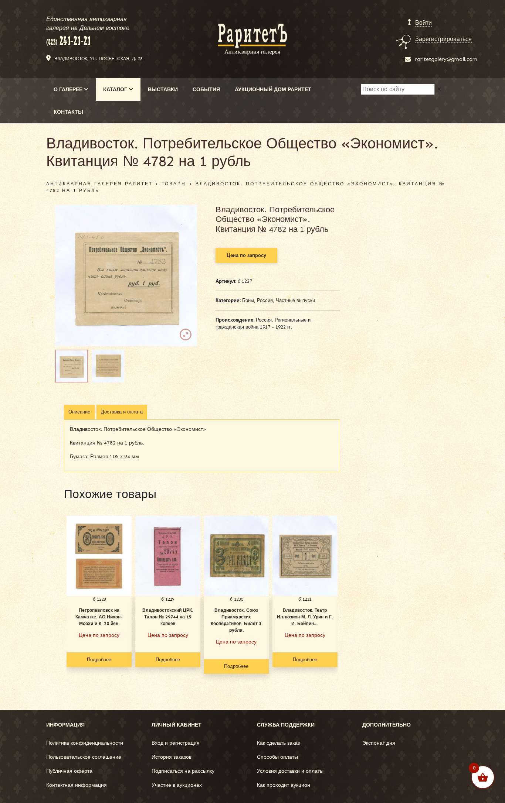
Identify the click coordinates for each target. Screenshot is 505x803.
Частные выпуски (295, 300)
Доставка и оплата (122, 412)
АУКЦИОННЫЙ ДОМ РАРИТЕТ (273, 89)
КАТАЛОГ (116, 89)
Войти (423, 22)
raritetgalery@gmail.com (446, 59)
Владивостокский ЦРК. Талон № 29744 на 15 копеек (167, 617)
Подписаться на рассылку (183, 771)
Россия (265, 300)
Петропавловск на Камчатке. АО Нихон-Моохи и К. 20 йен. (99, 617)
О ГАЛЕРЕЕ (69, 89)
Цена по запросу (246, 255)
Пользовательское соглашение (83, 757)
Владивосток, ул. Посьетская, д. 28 (98, 58)
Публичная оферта (69, 771)
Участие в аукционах (177, 785)
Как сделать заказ (278, 743)
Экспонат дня (378, 743)
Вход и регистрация (176, 743)
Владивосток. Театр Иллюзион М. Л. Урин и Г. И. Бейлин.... (305, 617)
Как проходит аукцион (283, 785)
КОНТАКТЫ (68, 112)
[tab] (79, 412)
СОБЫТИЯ (206, 89)
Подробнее (99, 659)
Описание (79, 412)
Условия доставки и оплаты (290, 771)
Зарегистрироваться (443, 38)
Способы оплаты (277, 757)
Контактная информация (76, 785)
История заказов (172, 757)
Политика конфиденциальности (84, 743)
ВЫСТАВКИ (163, 89)
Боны (248, 300)
